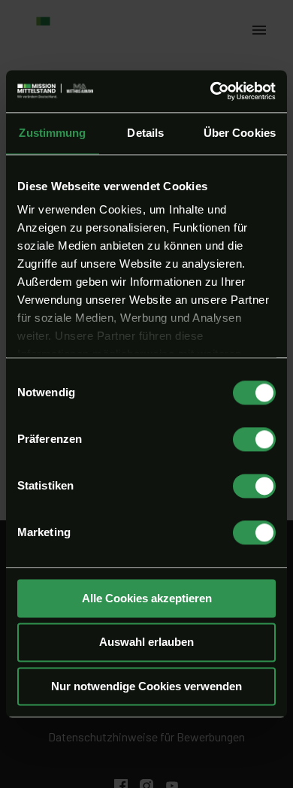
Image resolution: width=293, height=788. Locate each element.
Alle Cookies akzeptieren (147, 598)
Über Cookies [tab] (240, 132)
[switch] (254, 439)
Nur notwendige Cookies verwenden (146, 686)
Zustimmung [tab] (52, 132)
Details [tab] (145, 132)
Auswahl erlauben (146, 642)
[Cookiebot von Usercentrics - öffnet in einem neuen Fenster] (211, 91)
